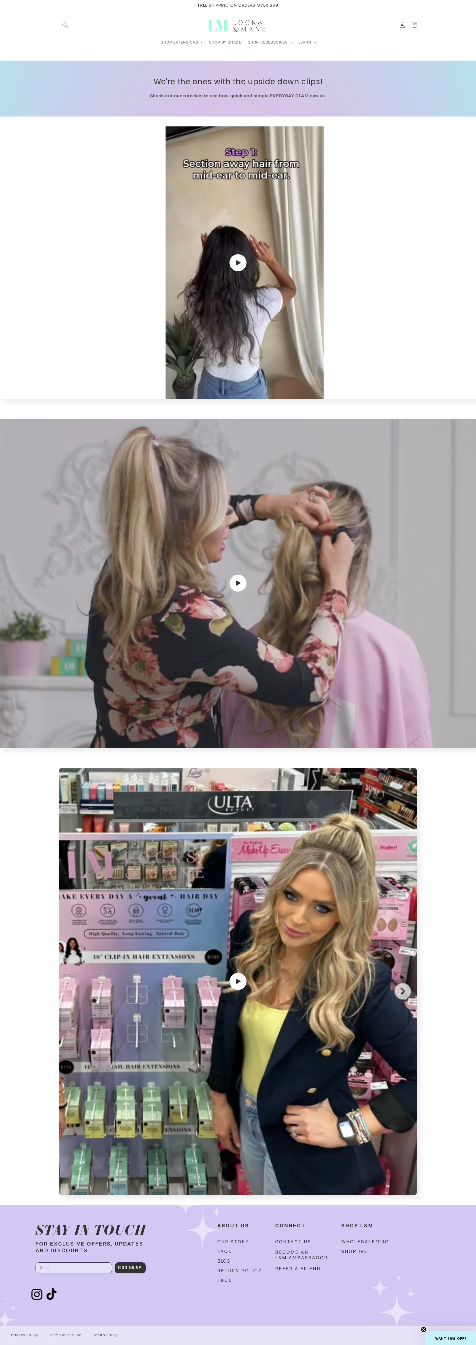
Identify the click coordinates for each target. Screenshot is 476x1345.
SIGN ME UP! (130, 1268)
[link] (233, 1242)
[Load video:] (238, 262)
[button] (65, 25)
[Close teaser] (423, 1329)
